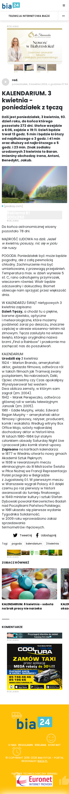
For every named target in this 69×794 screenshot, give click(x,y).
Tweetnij (26, 535)
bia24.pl (43, 761)
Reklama (40, 745)
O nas (12, 745)
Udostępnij (48, 535)
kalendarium (34, 543)
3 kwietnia (52, 543)
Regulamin (25, 745)
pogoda (17, 543)
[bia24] (11, 5)
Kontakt (54, 745)
